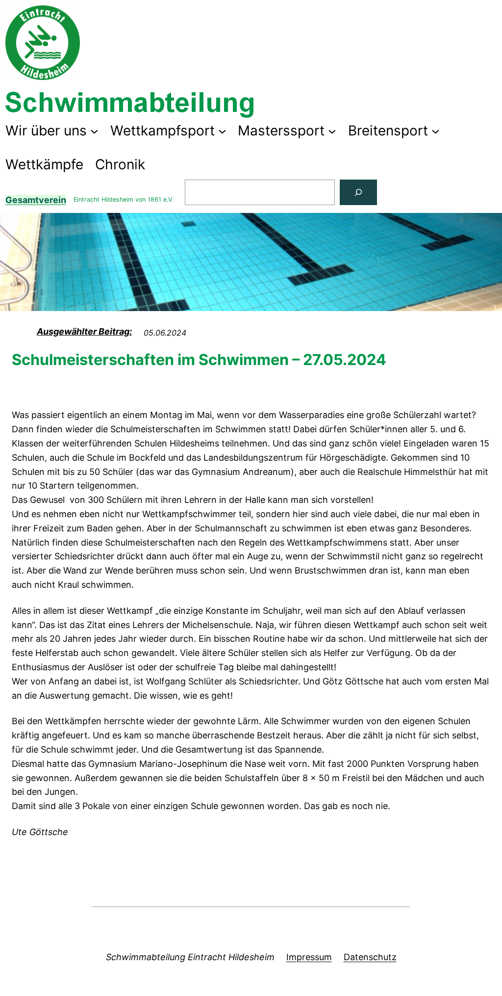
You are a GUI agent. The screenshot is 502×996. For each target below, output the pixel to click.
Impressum (309, 957)
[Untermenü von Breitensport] (435, 131)
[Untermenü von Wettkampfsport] (222, 131)
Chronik (120, 164)
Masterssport (281, 130)
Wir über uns (46, 130)
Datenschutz (370, 957)
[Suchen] (358, 192)
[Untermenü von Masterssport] (332, 131)
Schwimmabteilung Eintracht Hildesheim (190, 957)
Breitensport (388, 130)
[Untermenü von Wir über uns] (94, 131)
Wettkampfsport (162, 130)
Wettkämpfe (44, 164)
